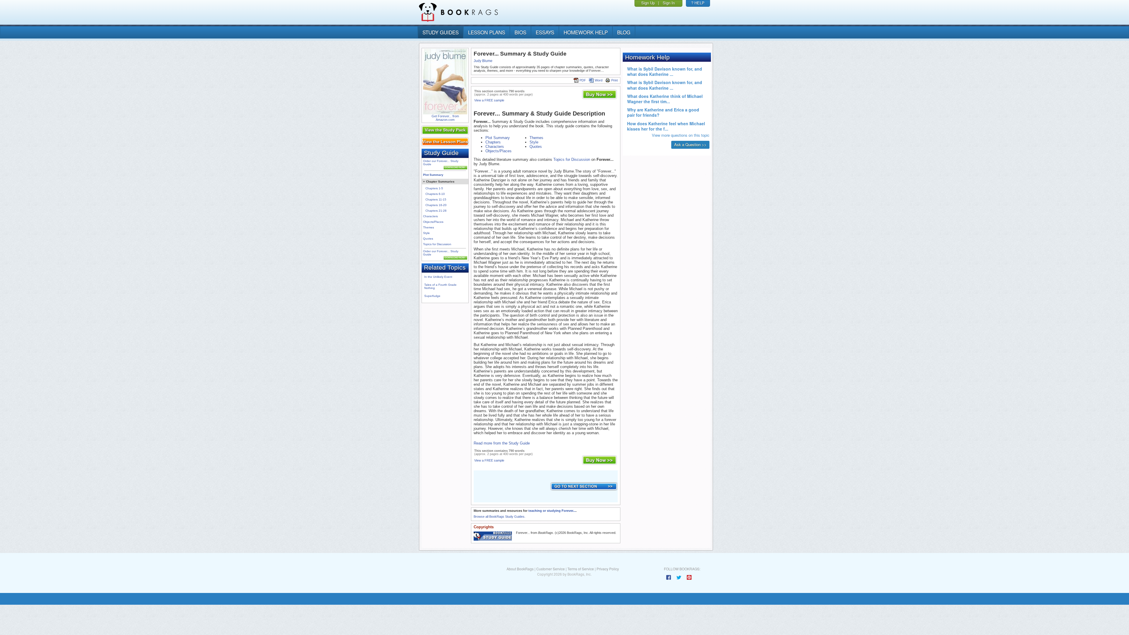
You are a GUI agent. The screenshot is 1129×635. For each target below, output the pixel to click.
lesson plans (486, 32)
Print (614, 80)
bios (520, 32)
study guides (440, 32)
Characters (430, 216)
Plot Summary (433, 174)
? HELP (697, 3)
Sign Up (648, 3)
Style (426, 233)
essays (545, 32)
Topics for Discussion (437, 244)
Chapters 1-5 (434, 188)
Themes (428, 227)
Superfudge (432, 296)
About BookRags (520, 568)
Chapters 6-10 (435, 193)
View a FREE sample (489, 100)
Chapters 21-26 (436, 210)
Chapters (493, 142)
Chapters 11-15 (435, 199)
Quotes (428, 238)
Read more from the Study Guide (502, 443)
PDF (582, 80)
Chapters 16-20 (436, 205)
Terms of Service (580, 568)
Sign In (669, 3)
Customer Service (550, 568)
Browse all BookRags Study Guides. (499, 516)
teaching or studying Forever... (552, 510)
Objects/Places (433, 221)
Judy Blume (483, 61)
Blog (623, 32)
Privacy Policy (608, 568)
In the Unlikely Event (438, 276)
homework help (586, 32)
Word (598, 80)
